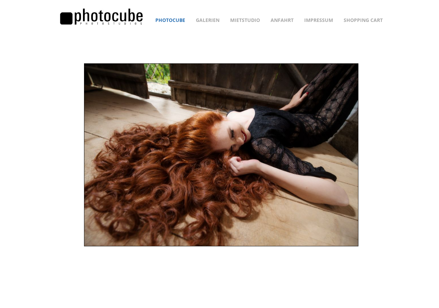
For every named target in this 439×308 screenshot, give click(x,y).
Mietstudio (245, 20)
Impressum (318, 20)
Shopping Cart (363, 20)
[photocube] (101, 16)
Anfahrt (282, 20)
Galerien (208, 20)
